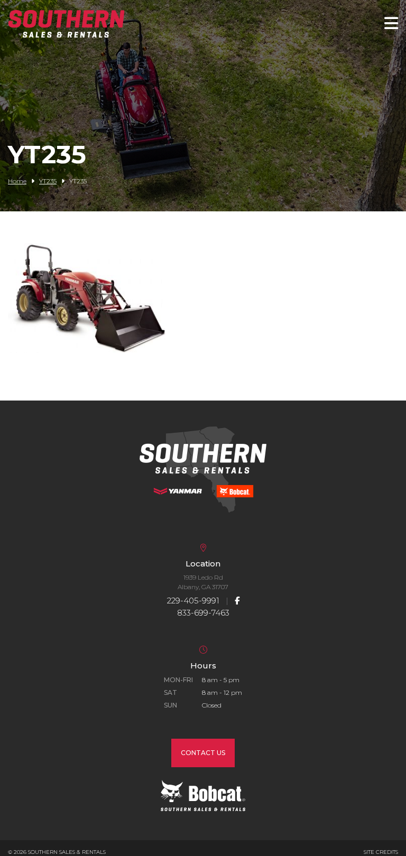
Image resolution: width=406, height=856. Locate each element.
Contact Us (203, 753)
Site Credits (381, 852)
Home (17, 181)
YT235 (48, 181)
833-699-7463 (203, 613)
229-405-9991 (193, 601)
